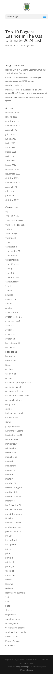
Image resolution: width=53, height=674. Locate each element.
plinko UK (9, 562)
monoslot (9, 474)
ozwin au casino (12, 527)
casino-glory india (13, 400)
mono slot (10, 461)
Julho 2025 (10, 134)
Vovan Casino (11, 636)
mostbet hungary (13, 487)
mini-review (11, 443)
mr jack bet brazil (13, 509)
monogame (10, 470)
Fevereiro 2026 (12, 112)
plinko (8, 553)
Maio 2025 (10, 143)
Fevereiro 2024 (12, 169)
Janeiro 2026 (11, 116)
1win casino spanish (15, 224)
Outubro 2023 (12, 178)
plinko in (9, 557)
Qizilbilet (9, 570)
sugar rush (10, 614)
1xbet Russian (12, 277)
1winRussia (10, 238)
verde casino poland (15, 627)
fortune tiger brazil (14, 413)
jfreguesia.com (26, 670)
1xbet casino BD (12, 251)
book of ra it (11, 360)
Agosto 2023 (11, 187)
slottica (8, 610)
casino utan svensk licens (17, 395)
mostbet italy (11, 492)
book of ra (10, 356)
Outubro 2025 (12, 121)
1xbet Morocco (12, 264)
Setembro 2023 (12, 182)
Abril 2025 (10, 147)
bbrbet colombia (13, 343)
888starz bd (11, 299)
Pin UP (8, 535)
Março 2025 (10, 151)
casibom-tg (10, 373)
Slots (7, 601)
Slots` (7, 605)
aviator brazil (11, 312)
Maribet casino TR (13, 435)
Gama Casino (11, 417)
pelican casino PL (13, 531)
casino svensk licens (14, 391)
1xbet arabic (11, 246)
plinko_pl (9, 566)
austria (8, 303)
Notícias (9, 518)
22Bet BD (9, 290)
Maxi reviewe (11, 439)
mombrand (10, 452)
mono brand (11, 457)
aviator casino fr (13, 321)
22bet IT (9, 295)
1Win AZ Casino (12, 216)
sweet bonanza (12, 619)
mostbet (9, 478)
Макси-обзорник (12, 641)
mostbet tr (10, 500)
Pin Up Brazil (11, 540)
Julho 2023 (10, 191)
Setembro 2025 (12, 125)
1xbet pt (9, 268)
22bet (8, 286)
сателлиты (10, 645)
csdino (8, 408)
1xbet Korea (11, 255)
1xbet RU (9, 273)
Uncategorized (27, 45)
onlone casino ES (13, 522)
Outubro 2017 (12, 200)
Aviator (8, 308)
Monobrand (11, 465)
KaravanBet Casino (14, 430)
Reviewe (9, 584)
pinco (8, 549)
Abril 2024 (10, 160)
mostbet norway (13, 496)
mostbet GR (10, 483)
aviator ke (10, 330)
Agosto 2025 (11, 130)
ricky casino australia (15, 592)
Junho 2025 (10, 138)
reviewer (9, 588)
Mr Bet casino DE (13, 505)
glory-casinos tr (12, 426)
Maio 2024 (10, 156)
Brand (8, 365)
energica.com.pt (22, 666)
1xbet (8, 242)
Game (8, 422)
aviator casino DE (13, 316)
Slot (7, 597)
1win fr (8, 229)
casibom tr (10, 369)
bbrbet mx (10, 347)
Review (8, 579)
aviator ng (10, 338)
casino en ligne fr (13, 387)
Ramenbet (10, 575)
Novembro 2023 (12, 173)
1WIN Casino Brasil (14, 220)
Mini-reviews (11, 448)
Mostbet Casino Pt (13, 85)
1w (6, 211)
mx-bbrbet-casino (13, 514)
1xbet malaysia (12, 259)
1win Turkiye (11, 233)
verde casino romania (15, 632)
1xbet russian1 (12, 281)
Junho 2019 (10, 195)
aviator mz (10, 334)
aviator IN (10, 325)
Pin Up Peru (11, 544)
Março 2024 (10, 165)
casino (8, 378)
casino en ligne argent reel (18, 382)
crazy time (10, 404)
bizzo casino (11, 351)
